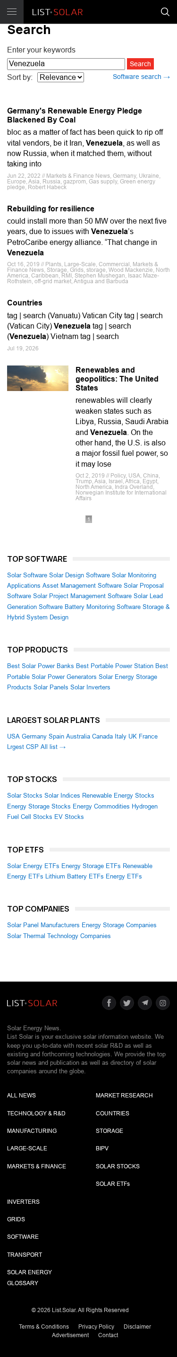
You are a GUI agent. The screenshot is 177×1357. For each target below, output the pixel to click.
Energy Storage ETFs (91, 866)
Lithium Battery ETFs (74, 876)
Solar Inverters (90, 687)
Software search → (141, 76)
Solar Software (27, 575)
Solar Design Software (79, 575)
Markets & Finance (36, 1166)
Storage (109, 1131)
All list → (53, 746)
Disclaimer (137, 1326)
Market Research (124, 1095)
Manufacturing (32, 1131)
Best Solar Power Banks (40, 666)
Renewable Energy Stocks (118, 795)
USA (13, 736)
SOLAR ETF (113, 1184)
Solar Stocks (24, 795)
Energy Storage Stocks (39, 806)
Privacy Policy (96, 1326)
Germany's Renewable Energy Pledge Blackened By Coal (74, 115)
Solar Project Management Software (82, 596)
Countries (24, 303)
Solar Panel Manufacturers (43, 925)
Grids (16, 1219)
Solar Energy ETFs (33, 866)
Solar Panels (51, 687)
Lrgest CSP (23, 746)
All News (21, 1095)
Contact (108, 1335)
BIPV (102, 1148)
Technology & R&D (36, 1113)
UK (132, 736)
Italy (120, 736)
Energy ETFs (124, 876)
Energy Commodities (101, 806)
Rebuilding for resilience (50, 209)
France (148, 736)
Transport (24, 1255)
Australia (78, 736)
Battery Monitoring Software (103, 606)
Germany (34, 736)
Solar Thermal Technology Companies (59, 935)
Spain (56, 736)
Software (23, 1237)
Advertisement (70, 1335)
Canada (102, 736)
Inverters (23, 1202)
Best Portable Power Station (114, 666)
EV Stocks (69, 816)
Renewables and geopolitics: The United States (117, 379)
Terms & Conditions (44, 1326)
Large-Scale (27, 1148)
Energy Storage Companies (119, 925)
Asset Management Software (82, 585)
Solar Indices (62, 795)
